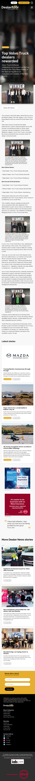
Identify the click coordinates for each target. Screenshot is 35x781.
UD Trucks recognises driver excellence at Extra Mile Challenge (17, 447)
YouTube (8, 740)
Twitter (7, 738)
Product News (7, 711)
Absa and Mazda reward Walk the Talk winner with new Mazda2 (16, 610)
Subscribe (9, 689)
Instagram (8, 744)
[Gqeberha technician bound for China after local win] (17, 555)
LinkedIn (8, 742)
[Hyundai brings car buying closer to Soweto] (17, 638)
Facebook (8, 736)
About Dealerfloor (7, 724)
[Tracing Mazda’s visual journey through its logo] (17, 356)
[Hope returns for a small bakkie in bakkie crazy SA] (17, 394)
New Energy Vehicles (8, 717)
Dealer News (5, 47)
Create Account (24, 2)
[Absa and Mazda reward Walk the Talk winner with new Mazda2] (17, 596)
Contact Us (6, 723)
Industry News (7, 379)
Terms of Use (6, 729)
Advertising (6, 726)
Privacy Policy (6, 728)
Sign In (14, 2)
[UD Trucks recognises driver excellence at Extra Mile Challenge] (17, 433)
